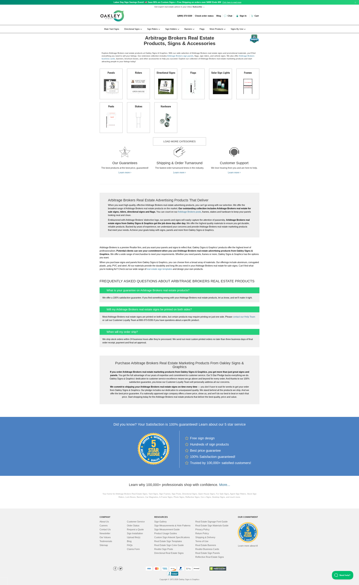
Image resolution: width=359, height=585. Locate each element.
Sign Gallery (160, 521)
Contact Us (105, 529)
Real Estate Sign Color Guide (169, 545)
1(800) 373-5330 (184, 16)
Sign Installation (135, 533)
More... (224, 485)
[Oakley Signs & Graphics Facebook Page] (115, 569)
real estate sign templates (159, 269)
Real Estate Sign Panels (207, 553)
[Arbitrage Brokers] (118, 34)
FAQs (130, 545)
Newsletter (105, 533)
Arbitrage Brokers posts (189, 212)
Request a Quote (135, 529)
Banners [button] (188, 29)
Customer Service (136, 521)
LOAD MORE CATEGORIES (179, 141)
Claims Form (133, 549)
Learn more (124, 172)
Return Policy (202, 533)
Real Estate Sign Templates (168, 541)
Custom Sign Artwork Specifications (172, 537)
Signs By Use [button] (237, 29)
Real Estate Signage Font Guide (211, 521)
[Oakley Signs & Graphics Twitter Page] (120, 569)
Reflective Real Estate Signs (209, 557)
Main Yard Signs (111, 29)
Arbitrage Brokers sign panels (180, 56)
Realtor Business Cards (207, 549)
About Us (104, 521)
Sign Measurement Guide (167, 529)
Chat (229, 16)
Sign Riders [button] (152, 29)
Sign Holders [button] (171, 29)
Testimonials (106, 541)
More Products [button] (217, 29)
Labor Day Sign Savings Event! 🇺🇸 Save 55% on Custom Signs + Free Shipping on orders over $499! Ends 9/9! (167, 2)
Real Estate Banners (205, 545)
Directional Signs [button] (132, 29)
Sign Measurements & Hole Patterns (172, 525)
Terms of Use (201, 541)
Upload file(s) (133, 537)
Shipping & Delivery (205, 537)
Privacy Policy (202, 529)
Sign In (243, 16)
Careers (104, 525)
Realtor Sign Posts (163, 549)
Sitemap (104, 545)
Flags (202, 29)
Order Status (133, 525)
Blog (218, 16)
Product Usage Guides (165, 533)
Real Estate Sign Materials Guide (211, 525)
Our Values (105, 537)
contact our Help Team (244, 317)
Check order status (204, 16)
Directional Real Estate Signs (169, 553)
